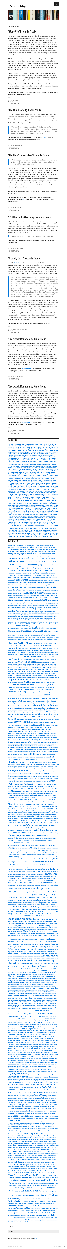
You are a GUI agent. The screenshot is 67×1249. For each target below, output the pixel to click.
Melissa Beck (27, 503)
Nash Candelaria (53, 1024)
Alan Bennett (41, 551)
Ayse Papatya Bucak (39, 603)
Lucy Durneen (35, 963)
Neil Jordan (23, 1030)
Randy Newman (36, 1071)
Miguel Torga (28, 1008)
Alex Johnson (35, 446)
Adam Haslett (26, 547)
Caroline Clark (33, 633)
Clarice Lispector (27, 662)
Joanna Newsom (30, 869)
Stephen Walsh (23, 1149)
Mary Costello (37, 988)
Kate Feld (22, 913)
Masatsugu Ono (47, 991)
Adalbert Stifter (12, 547)
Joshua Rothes (26, 895)
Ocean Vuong (50, 1038)
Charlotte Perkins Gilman (20, 643)
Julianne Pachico (22, 904)
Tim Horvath (36, 1172)
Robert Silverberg (21, 1095)
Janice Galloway (21, 843)
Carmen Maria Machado (34, 630)
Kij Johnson (54, 927)
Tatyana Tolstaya (45, 1159)
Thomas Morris (33, 1171)
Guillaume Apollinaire (43, 786)
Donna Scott (49, 466)
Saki (28, 1111)
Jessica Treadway (48, 859)
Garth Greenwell (36, 764)
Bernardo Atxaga (46, 613)
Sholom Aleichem (26, 1135)
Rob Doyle (55, 1087)
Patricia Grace (17, 1048)
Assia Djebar (15, 602)
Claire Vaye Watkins (31, 659)
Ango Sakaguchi (44, 580)
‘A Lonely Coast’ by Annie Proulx (24, 258)
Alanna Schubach (19, 446)
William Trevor (15, 1205)
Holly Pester (21, 812)
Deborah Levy (44, 692)
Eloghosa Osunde (26, 733)
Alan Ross (16, 553)
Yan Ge (28, 536)
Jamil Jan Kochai (43, 838)
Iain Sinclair (29, 816)
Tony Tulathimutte (36, 1177)
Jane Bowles (16, 840)
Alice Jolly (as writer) (48, 558)
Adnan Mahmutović (51, 547)
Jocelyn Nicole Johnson (25, 871)
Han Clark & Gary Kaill (46, 477)
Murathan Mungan (39, 1019)
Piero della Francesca (13, 1064)
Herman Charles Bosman (36, 806)
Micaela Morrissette (44, 1001)
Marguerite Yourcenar (15, 980)
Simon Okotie (36, 521)
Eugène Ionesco (45, 742)
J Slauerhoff (41, 897)
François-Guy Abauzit (42, 754)
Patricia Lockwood (44, 1048)
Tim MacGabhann (43, 528)
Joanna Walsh (41, 486)
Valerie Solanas (54, 1183)
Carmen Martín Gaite (53, 631)
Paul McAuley (43, 508)
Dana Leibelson (45, 671)
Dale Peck (29, 671)
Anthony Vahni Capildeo (52, 590)
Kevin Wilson (23, 927)
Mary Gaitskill (49, 988)
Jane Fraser (35, 840)
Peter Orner (48, 1058)
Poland (39, 510)
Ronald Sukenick (44, 1098)
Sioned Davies (51, 1139)
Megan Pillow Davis (36, 1000)
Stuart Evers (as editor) (45, 522)
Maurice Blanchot (51, 993)
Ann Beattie (38, 585)
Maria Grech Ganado (33, 980)
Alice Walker (42, 562)
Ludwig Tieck (11, 966)
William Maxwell (22, 1203)
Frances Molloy (17, 751)
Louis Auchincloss (12, 958)
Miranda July (40, 1010)
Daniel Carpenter (12, 673)
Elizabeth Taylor (36, 731)
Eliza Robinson (48, 731)
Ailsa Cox (11, 446)
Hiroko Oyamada (21, 811)
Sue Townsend (45, 1151)
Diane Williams (19, 701)
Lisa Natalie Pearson (49, 953)
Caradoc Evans (16, 631)
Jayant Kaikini (36, 845)
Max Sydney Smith (53, 502)
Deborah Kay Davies (32, 692)
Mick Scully (37, 1007)
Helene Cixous (18, 802)
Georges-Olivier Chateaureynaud (47, 768)
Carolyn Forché (48, 633)
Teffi (31, 1162)
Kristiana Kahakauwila (22, 933)
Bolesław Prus (32, 618)
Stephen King (49, 1147)
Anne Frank (30, 587)
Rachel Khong (48, 1068)
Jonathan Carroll (52, 882)
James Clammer (35, 481)
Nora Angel (55, 1036)
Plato (52, 1064)
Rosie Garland (17, 1102)
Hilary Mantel (51, 809)
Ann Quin (12, 590)
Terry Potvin (51, 1162)
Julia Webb (17, 491)
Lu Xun (23, 966)
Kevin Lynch (17, 927)
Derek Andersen (28, 698)
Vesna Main (44, 1185)
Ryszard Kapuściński (40, 1106)
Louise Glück (36, 958)
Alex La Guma (33, 557)
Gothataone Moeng (43, 781)
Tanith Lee (34, 1159)
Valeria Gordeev (39, 1183)
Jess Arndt (19, 859)
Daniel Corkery (27, 673)
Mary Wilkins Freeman (17, 991)
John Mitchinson (19, 488)
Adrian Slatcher (29, 444)
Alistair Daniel (54, 565)
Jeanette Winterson (26, 851)
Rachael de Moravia (14, 511)
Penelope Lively (53, 1054)
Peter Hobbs (27, 1058)
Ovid (43, 1042)
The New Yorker (26, 368)
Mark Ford (46, 984)
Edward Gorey (53, 717)
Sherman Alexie (33, 1131)
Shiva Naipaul (46, 1133)
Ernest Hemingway (33, 739)
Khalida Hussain (30, 927)
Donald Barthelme (44, 705)
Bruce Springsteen (50, 623)
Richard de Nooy (22, 513)
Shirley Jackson (34, 1133)
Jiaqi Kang (17, 865)
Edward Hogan (18, 376)
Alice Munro (16, 561)
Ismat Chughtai (15, 825)
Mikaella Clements (35, 1008)
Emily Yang (37, 735)
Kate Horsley (47, 491)
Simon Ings (21, 521)
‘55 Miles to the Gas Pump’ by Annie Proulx (29, 217)
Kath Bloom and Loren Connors (15, 916)
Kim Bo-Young (11, 929)
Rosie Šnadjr (24, 1102)
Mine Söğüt (17, 1011)
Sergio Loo (49, 1124)
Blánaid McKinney (52, 616)
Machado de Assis (36, 968)
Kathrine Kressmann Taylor (37, 921)
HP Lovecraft (29, 814)
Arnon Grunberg (23, 597)
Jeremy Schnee (48, 857)
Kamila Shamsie (54, 909)
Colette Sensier (36, 664)
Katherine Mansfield (21, 918)
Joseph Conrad (29, 892)
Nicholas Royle (36, 506)
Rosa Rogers (53, 514)
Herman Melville (49, 806)
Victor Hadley (11, 1188)
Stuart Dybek (18, 1152)
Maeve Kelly (50, 971)
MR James (21, 1019)
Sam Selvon (50, 1113)
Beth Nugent (29, 615)
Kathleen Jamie (16, 921)
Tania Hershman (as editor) (35, 527)
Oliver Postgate (48, 1040)
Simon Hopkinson (46, 1137)
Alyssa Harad (41, 447)
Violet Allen (37, 1188)
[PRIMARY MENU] (56, 4)
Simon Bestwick (31, 1137)
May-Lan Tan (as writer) (16, 503)
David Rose (42, 464)
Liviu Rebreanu (17, 956)
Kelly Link (18, 926)
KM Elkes (49, 931)
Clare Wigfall (15, 662)
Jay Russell (52, 483)
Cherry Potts (36, 457)
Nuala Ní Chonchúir (40, 1038)
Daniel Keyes (44, 673)
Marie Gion (54, 982)
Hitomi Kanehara (45, 811)
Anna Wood (30, 585)
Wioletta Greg (44, 1206)
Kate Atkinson (51, 911)
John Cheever (49, 873)
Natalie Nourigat (44, 1026)
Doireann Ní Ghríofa (39, 703)
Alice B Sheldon (32, 558)
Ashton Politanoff (51, 600)
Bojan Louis (19, 453)
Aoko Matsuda (52, 595)
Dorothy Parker (45, 710)
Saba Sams (49, 1108)
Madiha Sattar (23, 971)
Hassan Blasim (29, 798)
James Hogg (55, 832)
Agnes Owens (35, 549)
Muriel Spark (49, 1019)
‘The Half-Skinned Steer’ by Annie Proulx (28, 155)
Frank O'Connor (46, 751)
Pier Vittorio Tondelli (32, 1064)
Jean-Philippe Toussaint (45, 848)
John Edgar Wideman (28, 876)
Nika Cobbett (31, 1034)
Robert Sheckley (12, 1095)
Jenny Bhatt (27, 485)
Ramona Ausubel (19, 1071)
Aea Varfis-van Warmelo (42, 444)
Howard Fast (54, 812)
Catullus (49, 637)
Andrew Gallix (20, 577)
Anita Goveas (15, 582)
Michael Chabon (18, 1003)
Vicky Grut (39, 533)
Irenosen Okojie (16, 820)
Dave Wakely (44, 463)
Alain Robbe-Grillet (32, 551)
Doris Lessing (47, 708)
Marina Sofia (42, 500)
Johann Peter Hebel (13, 874)
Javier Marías (28, 845)
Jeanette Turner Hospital (14, 851)
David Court (43, 682)
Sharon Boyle (48, 1126)
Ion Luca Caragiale (53, 818)
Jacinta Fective (22, 828)
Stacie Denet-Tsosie (52, 1143)
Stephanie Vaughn (47, 1145)
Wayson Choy (15, 1195)
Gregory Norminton (42, 475)
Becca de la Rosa (46, 607)
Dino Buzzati (51, 701)
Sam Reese (32, 517)
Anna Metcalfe (30, 450)
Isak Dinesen (52, 822)
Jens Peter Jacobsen (31, 857)
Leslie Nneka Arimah (45, 949)
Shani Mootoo (41, 1126)
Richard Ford (33, 1082)
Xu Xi (51, 1208)
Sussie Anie (30, 1153)
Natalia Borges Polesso (13, 1026)
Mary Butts (29, 988)
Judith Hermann (23, 900)
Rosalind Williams (15, 1100)
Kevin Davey (17, 494)
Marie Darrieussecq (46, 982)
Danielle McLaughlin (25, 675)
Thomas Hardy (26, 1168)
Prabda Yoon (17, 1066)
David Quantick (34, 464)
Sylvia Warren (52, 1155)
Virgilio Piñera (43, 1188)
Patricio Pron (53, 1048)
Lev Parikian (16, 497)
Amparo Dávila (22, 573)
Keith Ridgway (48, 923)
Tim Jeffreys (17, 100)
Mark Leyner (17, 986)
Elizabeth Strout (14, 731)
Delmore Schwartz (20, 695)
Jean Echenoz (54, 848)
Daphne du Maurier (18, 679)
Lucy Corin (29, 963)
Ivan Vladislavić (48, 825)
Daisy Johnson (20, 671)
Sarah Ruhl (45, 1121)
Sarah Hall (14, 1120)
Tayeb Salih (52, 1159)
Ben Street (55, 452)
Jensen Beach (22, 857)
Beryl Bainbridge (12, 615)
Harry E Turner (52, 795)
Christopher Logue (13, 654)
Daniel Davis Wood (51, 461)
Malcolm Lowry (21, 974)
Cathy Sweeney (41, 637)
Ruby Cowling (32, 516)
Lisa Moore (41, 953)
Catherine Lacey (23, 637)
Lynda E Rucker (50, 966)
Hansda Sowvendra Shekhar (22, 795)
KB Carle (41, 923)
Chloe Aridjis (42, 648)
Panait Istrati (22, 1044)
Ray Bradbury (19, 1073)
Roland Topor (24, 1098)
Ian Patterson (43, 480)
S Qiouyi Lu (43, 1143)
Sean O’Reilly (24, 1124)
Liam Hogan (24, 497)
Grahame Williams (19, 784)
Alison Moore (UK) (34, 565)
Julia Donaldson (23, 902)
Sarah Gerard (54, 1118)
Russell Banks (42, 1104)
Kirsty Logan (28, 931)
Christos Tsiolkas (42, 654)
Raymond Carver (18, 1076)
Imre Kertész (36, 818)
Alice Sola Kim (34, 562)
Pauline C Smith (15, 1052)
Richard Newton (32, 513)
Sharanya (29, 519)
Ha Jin (24, 791)
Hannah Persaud (16, 793)
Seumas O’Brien (12, 1126)
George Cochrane (49, 474)
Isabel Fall (36, 822)
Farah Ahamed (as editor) (20, 472)
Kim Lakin (31, 929)
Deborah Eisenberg (17, 692)
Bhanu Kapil (44, 615)
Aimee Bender (54, 549)
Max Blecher (42, 995)
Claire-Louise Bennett (33, 656)
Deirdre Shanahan (14, 466)
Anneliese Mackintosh (38, 587)
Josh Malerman (19, 895)
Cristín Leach (42, 461)
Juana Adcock (47, 897)
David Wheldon (29, 689)
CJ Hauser (10, 657)
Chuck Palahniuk (53, 654)
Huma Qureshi (26, 480)
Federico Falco (34, 745)
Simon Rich (28, 1139)
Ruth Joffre (55, 1104)
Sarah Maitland (30, 1121)
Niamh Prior (53, 1030)
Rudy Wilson (26, 1104)
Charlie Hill (49, 455)
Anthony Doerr (32, 590)
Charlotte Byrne (42, 641)
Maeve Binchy (30, 971)
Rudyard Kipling (15, 1104)
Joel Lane (40, 871)
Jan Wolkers (39, 843)
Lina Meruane (39, 951)
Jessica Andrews (46, 485)
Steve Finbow (34, 522)
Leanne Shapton (40, 941)
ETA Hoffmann (51, 739)
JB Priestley (18, 848)
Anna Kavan (38, 582)
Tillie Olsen (12, 1173)
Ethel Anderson (16, 742)
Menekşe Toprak (16, 1001)
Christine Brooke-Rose (16, 652)
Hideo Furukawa (38, 809)
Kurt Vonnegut (32, 933)
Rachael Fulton (25, 511)
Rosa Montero (32, 1100)
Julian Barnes (42, 902)
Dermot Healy (35, 698)
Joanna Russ (38, 869)
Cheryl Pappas (11, 646)
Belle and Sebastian (13, 609)
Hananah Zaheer (50, 791)
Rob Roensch (17, 1097)
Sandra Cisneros (18, 1118)
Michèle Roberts (23, 1007)
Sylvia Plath (26, 1155)
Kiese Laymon (37, 927)
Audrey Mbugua (22, 602)
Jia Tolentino (23, 865)
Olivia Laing (55, 1040)
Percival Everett (27, 1057)
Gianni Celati (54, 776)
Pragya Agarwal (51, 510)
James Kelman (29, 835)
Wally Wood (24, 1193)
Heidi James (18, 263)
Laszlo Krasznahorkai (14, 937)
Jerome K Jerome (12, 859)
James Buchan (28, 832)
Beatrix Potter (28, 607)
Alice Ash (25, 558)
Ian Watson (46, 816)
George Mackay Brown (22, 768)
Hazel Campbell (49, 798)
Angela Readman (35, 580)
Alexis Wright (26, 557)
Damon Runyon (36, 671)
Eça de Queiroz (43, 744)
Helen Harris (39, 802)
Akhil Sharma (19, 551)
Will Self (36, 1206)
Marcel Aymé (51, 974)
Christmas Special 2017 (15, 458)
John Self (35, 488)
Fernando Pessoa (21, 747)
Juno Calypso (11, 909)
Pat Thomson (26, 1050)
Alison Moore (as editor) (30, 447)
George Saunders (18, 770)
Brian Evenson (44, 622)
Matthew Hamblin (20, 502)
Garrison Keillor (25, 764)
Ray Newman (49, 511)
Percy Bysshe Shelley (39, 1056)
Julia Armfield (30, 489)
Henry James (14, 806)
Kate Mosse (33, 913)
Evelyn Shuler (15, 744)
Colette (20, 664)
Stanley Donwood (24, 1145)
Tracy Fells (11, 1180)
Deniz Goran (23, 466)
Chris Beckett (49, 648)
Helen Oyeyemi (15, 804)
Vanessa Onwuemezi (18, 533)
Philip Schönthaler (40, 1062)
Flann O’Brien (29, 749)
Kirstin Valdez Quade (18, 931)
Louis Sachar (11, 960)
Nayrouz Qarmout (48, 1028)
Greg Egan (16, 786)
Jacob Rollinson (16, 481)
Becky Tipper (26, 452)
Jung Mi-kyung (40, 907)
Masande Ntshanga (39, 991)
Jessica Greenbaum (32, 859)
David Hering (25, 464)
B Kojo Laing (45, 616)
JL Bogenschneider (31, 486)
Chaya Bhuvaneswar (25, 457)
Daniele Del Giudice (36, 673)
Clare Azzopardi (50, 659)
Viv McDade (17, 1191)
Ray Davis (41, 511)
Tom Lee (32, 530)
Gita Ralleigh (23, 475)
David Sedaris (15, 689)
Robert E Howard (38, 1090)
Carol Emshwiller (12, 633)
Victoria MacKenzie (48, 533)
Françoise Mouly (12, 757)
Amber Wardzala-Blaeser (50, 568)
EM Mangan (37, 471)
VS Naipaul (51, 1191)
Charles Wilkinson (15, 641)
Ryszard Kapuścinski (30, 1106)
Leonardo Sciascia (37, 944)
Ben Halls (20, 609)
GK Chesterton (27, 781)
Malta (14, 500)
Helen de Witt (47, 800)
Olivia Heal (28, 508)
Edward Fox (45, 717)
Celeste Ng (20, 639)
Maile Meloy (31, 972)
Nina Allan (48, 1034)
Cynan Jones (45, 669)
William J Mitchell (12, 1203)
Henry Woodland (45, 478)
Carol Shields (40, 633)
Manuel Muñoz (35, 974)
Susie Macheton (23, 1153)
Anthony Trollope (41, 590)
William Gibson (26, 1201)
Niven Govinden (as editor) (16, 508)
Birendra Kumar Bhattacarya (35, 616)
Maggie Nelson (16, 972)
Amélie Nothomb (51, 573)
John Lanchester (39, 878)
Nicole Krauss (24, 1034)
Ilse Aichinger (15, 818)
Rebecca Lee (38, 1079)
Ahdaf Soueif (43, 549)
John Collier (11, 876)
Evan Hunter (53, 742)
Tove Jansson (46, 1177)
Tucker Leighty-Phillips (26, 531)
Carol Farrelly (20, 633)
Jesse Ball (24, 859)
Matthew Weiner (16, 993)
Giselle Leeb (48, 778)
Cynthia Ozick (53, 669)
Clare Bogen (15, 461)
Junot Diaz (20, 909)
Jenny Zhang (13, 857)
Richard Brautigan (14, 1082)
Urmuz (42, 1180)
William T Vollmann (27, 1206)
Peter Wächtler (12, 1060)
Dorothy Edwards (34, 710)
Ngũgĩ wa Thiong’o (38, 1030)
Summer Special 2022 (18, 525)
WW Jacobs (37, 1208)
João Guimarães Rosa (22, 897)
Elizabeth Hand (29, 727)
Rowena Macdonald (21, 516)
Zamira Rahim (18, 145)
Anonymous (23, 590)
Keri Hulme (35, 926)
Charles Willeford (24, 641)
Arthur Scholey (27, 600)
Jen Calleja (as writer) (53, 852)
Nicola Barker (52, 1032)
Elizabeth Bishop (28, 725)
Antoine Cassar (21, 593)
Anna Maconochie (47, 582)
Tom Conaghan (25, 530)
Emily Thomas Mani (30, 735)
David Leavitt (19, 687)
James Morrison (45, 481)
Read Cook (15, 1079)
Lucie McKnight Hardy (42, 961)
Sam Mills (17, 517)
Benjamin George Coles (37, 452)
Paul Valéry (44, 1052)
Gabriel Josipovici (30, 762)
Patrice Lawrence (47, 1046)
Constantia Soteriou (17, 667)
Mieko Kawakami (50, 1007)
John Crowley (18, 876)
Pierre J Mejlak (22, 1064)
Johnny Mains (28, 488)
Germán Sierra (29, 776)
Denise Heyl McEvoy (39, 695)
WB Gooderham (48, 535)
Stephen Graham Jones (37, 1147)
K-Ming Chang (28, 909)
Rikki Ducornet (17, 1087)
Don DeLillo (16, 708)
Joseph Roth (52, 892)
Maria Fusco (25, 980)
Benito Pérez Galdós (28, 609)
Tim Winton (22, 1175)
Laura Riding (31, 939)
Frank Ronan (55, 751)
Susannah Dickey (13, 527)
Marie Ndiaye (19, 984)
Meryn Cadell (31, 1001)
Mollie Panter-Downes (47, 1016)
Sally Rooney (44, 1111)
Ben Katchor (46, 609)
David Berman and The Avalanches (45, 679)
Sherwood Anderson (45, 1131)
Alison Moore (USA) (46, 565)
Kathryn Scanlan (50, 921)
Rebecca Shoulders (46, 1079)
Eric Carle (54, 737)
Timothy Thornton (53, 1172)
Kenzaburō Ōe (29, 926)
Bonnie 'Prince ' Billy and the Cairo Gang (45, 618)
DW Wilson (49, 712)
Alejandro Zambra (18, 555)
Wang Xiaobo (39, 1193)
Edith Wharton (25, 717)
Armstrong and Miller (13, 597)
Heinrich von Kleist (29, 800)
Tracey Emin (55, 1177)
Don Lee (22, 708)
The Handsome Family (49, 1164)
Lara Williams (47, 935)
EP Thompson (41, 737)
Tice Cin (27, 528)
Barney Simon (54, 605)
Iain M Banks (23, 816)
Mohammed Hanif (29, 1016)
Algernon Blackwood (15, 558)
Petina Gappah (20, 1060)
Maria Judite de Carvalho (44, 980)
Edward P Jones (14, 719)
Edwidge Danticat (28, 719)
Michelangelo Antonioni (36, 1005)
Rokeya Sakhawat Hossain (14, 1098)
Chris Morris (20, 650)
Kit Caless (36, 494)
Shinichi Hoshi (12, 1134)
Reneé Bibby (44, 1080)
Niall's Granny (47, 1030)
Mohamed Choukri (20, 1016)
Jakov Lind (28, 830)
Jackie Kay (29, 828)
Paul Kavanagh (23, 1052)
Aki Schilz (25, 551)
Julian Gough (51, 902)
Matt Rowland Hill (42, 502)
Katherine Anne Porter (34, 916)
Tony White (54, 530)
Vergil (40, 1185)
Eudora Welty (27, 742)
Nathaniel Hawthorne (39, 1028)
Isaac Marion (31, 822)
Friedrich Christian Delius (42, 757)
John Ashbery (21, 874)
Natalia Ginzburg (27, 1026)
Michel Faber (46, 1005)
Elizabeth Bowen (41, 725)
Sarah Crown (48, 517)
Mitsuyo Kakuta (28, 1014)
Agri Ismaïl (52, 444)
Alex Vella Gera (40, 557)
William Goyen (33, 1201)
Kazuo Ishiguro (34, 923)
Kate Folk (27, 913)
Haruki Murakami (16, 798)
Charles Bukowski (35, 639)
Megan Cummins (12, 1000)
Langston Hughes (28, 935)
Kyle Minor (42, 494)
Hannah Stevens (24, 793)
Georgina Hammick (12, 773)
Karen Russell (20, 912)
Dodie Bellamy (30, 703)
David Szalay (22, 689)
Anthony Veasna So (13, 593)
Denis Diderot (30, 695)
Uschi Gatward (29, 1183)
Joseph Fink (37, 892)
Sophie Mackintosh (14, 1143)
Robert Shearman (51, 1092)
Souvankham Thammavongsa (30, 1143)
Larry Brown (56, 935)
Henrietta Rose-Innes (40, 804)
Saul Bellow (41, 1123)
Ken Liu (24, 926)
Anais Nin (12, 575)
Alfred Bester (53, 557)
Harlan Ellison (35, 795)
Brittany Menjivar (44, 453)
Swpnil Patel (11, 1155)
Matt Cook (12, 502)
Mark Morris (23, 986)
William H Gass (51, 1201)
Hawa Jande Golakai (40, 798)
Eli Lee (19, 469)
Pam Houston (15, 1044)
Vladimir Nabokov (31, 1190)
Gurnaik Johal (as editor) (26, 477)
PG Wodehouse (36, 1060)
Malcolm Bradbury (12, 974)
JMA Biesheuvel (32, 867)
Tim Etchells (28, 1173)
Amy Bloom (30, 573)
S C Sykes (18, 1124)
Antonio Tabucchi (29, 595)
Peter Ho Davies (34, 1058)
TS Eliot (29, 1180)
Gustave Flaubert (36, 788)
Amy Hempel (41, 573)
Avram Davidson (24, 603)
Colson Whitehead (25, 665)
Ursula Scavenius (18, 1183)
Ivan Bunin (38, 825)
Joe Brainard (34, 871)
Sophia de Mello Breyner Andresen (47, 1141)
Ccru (52, 637)
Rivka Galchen (30, 1087)
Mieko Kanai (43, 1007)
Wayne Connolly (28, 535)
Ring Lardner (24, 1087)
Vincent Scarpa (18, 535)
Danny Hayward (27, 677)
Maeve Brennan (40, 971)
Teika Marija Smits (49, 527)
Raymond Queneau (48, 1077)
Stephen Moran (16, 522)
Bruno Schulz (22, 626)
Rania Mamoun (44, 1071)
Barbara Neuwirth (40, 605)
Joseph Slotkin (12, 895)
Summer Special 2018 (27, 524)
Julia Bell (36, 489)
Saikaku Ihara (23, 1111)
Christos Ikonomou (33, 654)
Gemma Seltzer (39, 474)
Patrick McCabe (12, 1050)
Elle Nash (54, 731)
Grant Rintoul (32, 475)
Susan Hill (10, 1153)
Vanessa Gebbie (16, 1185)
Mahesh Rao (23, 972)
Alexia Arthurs (18, 557)
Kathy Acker (12, 923)
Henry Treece (23, 806)
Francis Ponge (25, 751)
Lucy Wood (42, 963)
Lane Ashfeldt (20, 935)
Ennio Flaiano (25, 737)
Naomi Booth (29, 1024)
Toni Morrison (26, 1177)
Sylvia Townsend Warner (40, 1155)
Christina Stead (48, 650)
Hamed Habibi (36, 791)
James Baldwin (18, 832)
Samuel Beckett (21, 1116)
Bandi (9, 605)
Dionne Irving (11, 703)
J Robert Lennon (33, 897)
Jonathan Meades (31, 885)
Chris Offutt (26, 650)
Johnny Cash (26, 880)
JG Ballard (39, 861)
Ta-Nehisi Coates (19, 1157)
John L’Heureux (47, 878)
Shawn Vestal (41, 1128)
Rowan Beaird (35, 1102)
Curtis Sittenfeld (36, 669)
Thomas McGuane (12, 1170)
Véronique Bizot (17, 1193)
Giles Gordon (31, 778)
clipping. (49, 662)
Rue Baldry (39, 516)
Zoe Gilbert (50, 536)
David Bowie (14, 682)
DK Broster (24, 703)
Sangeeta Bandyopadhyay (28, 1118)
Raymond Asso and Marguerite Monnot (36, 1074)
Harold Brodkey (45, 795)
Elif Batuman (33, 722)
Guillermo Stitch (13, 477)
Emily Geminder (21, 735)
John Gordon (47, 876)
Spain (10, 522)
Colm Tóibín (17, 665)
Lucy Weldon (27, 499)
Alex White (47, 557)
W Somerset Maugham (25, 1208)
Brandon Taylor (44, 620)
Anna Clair (30, 582)
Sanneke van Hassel (39, 1118)
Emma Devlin (53, 735)
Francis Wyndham (34, 751)
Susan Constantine (53, 1151)
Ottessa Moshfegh (25, 1042)
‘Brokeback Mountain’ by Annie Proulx (27, 339)
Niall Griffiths (28, 506)
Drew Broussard (18, 467)
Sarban (29, 1123)
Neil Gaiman (18, 1030)
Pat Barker (52, 1044)
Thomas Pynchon (51, 1170)
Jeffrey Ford (28, 853)
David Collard (53, 463)
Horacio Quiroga (38, 812)
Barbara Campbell (23, 605)
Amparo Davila (15, 573)
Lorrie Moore (50, 955)
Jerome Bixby (55, 857)
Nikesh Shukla (53, 506)
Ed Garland (35, 467)
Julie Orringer (46, 904)
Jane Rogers (49, 840)
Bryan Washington (33, 626)
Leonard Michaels (26, 944)
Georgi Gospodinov (52, 771)
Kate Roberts (39, 913)
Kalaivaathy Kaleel (36, 909)
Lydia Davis (39, 966)
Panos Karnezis (29, 1044)
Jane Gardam (42, 840)
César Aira (10, 671)
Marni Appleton (51, 500)
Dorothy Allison (17, 710)
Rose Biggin (12, 516)
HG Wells (31, 809)
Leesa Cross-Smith (50, 941)
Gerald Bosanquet (32, 773)
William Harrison (41, 1201)
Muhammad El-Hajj (30, 1019)
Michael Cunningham (37, 1003)
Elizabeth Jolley (18, 729)
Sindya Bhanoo (35, 1139)
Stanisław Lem (14, 1145)
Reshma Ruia (50, 1080)
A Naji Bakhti (20, 575)
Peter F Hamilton (20, 1058)
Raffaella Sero (34, 511)
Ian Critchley (34, 480)
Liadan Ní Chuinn (54, 949)
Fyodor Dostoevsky (30, 759)
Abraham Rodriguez (50, 545)
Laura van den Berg (41, 939)
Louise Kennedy (45, 958)
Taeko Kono (27, 1157)
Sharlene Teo (36, 519)
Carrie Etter (14, 635)
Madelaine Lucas (37, 499)
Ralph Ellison (35, 1069)
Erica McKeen (48, 737)
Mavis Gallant (24, 995)
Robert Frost (47, 1090)
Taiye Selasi (34, 1157)
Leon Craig (43, 496)
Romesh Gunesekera (34, 1098)
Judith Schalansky (32, 900)
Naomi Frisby (49, 505)
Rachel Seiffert (17, 1069)
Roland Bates (40, 514)
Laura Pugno (25, 939)
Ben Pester (48, 452)
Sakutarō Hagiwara (35, 1111)
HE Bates (55, 798)
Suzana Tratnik (37, 1153)
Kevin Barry (44, 925)
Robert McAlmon (18, 1092)
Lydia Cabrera (28, 966)
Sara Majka (16, 1123)
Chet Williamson (29, 646)
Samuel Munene (42, 1116)
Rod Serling (39, 1097)
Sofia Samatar (28, 1141)
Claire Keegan (18, 659)
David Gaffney (37, 685)
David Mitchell (41, 687)
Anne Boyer (45, 585)
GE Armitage (52, 764)
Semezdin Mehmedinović (40, 1124)
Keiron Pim (48, 492)
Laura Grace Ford (51, 937)
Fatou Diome (21, 745)
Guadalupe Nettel (32, 786)
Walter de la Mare (31, 1193)
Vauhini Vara (36, 1185)
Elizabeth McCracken (38, 469)
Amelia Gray (25, 570)
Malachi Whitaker (49, 972)
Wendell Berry (37, 1195)
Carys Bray (39, 635)
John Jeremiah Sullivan (23, 878)
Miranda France (24, 505)
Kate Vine (44, 913)
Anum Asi (36, 595)
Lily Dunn (31, 497)
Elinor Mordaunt (40, 722)
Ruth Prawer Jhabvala (13, 1106)
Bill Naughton (11, 616)
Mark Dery (41, 984)
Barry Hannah (19, 607)
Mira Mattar (30, 1011)
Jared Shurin (35, 483)
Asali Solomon (34, 600)
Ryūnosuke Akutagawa (17, 1108)
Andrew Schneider (28, 577)
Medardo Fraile (53, 998)
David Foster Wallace (23, 684)
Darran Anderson (35, 463)
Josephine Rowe (44, 892)
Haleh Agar (29, 791)
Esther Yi (45, 739)
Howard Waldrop (21, 814)
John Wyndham (16, 882)
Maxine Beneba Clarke (50, 995)
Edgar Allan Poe (45, 714)
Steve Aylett (31, 1149)
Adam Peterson (43, 547)
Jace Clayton (15, 828)
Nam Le (50, 1023)
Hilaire (44, 809)
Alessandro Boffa (48, 555)
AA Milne (10, 545)
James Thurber (28, 838)
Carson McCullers (24, 635)
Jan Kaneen (28, 483)
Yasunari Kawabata (18, 1210)
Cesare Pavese (26, 639)
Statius (30, 1145)
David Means (33, 687)
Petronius (27, 1060)
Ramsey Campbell (29, 1071)
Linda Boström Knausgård (49, 951)
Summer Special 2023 (31, 525)
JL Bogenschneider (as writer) (20, 867)
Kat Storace (23, 492)
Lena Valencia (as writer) (14, 944)
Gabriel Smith (49, 762)
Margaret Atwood (15, 976)
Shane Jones (34, 1126)
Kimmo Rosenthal (27, 494)
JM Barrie (38, 867)
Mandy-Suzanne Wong (22, 500)
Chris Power (54, 457)
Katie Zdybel (26, 923)
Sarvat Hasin (34, 1123)
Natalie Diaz (37, 1026)
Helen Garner (32, 802)
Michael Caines (47, 503)
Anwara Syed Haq (42, 595)
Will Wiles (22, 536)
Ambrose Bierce (14, 570)
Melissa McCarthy (36, 503)
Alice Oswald (27, 562)
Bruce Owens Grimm (41, 623)
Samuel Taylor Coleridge (52, 1116)
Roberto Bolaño (38, 1092)
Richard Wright (12, 1084)
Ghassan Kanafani (47, 776)
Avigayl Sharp (17, 603)
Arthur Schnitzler (19, 600)
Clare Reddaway (32, 461)
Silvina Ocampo (21, 1137)
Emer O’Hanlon (18, 248)
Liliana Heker (31, 951)
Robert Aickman (16, 1090)
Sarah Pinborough (38, 1121)
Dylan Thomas (17, 714)
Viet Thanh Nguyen (21, 1188)
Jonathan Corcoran (13, 885)
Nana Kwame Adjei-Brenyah (18, 1024)
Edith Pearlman (13, 717)
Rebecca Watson (12, 1080)
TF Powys (24, 1165)
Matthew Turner (31, 502)
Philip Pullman (32, 1062)
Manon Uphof (28, 974)
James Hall (49, 832)
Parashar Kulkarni (37, 1044)
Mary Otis (29, 990)
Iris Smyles (27, 820)
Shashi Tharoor (17, 1128)
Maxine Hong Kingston (13, 998)
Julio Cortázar (19, 906)
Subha (39, 1151)
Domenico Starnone (13, 705)
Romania (46, 514)
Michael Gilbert (48, 1003)
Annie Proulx (16, 102)
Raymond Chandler (34, 1077)
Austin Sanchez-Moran (47, 602)
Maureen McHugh (42, 993)
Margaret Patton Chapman (38, 976)
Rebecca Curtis (22, 1079)
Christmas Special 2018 (29, 458)
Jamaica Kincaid (39, 830)
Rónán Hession (47, 516)
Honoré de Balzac (28, 812)
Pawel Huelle (50, 1052)
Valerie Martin (46, 1183)
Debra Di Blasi (53, 692)
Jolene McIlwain (24, 882)
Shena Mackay (16, 1131)
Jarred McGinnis (19, 845)
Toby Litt (41, 1175)
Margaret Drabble (27, 976)
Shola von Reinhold (16, 1135)
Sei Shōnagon (31, 1124)
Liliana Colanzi (22, 951)
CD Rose (34, 455)
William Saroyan (44, 1203)
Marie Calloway (38, 982)
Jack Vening (23, 830)
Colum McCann (33, 665)
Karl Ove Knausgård (42, 911)
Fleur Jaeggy (43, 749)
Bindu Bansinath (24, 616)
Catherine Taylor (27, 455)
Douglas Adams (16, 712)
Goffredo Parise (35, 781)
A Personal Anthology (17, 6)
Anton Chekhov (34, 592)
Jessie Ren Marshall (22, 862)
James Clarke (43, 832)
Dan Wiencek (55, 677)
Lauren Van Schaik (17, 941)
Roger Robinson (46, 1097)
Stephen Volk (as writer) (14, 1149)
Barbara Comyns (32, 605)
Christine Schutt (30, 652)
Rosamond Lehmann (24, 1100)
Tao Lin (38, 1159)
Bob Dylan (17, 618)
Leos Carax (52, 946)
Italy (10, 481)
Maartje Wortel (28, 968)
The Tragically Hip (22, 1166)
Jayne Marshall (44, 483)
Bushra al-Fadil (50, 626)
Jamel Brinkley (51, 830)
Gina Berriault (41, 778)
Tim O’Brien (13, 1175)
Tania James (28, 1159)
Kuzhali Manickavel (44, 933)
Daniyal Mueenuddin (15, 677)
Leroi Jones (17, 949)
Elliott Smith (19, 733)
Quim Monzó (47, 1066)
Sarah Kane (23, 1121)
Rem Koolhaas (36, 1081)
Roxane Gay (42, 1102)
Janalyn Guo (50, 838)
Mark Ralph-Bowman (31, 986)
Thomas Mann (52, 1168)
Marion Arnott (26, 984)
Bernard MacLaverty (22, 613)
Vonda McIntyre (45, 1191)
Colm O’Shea (11, 665)
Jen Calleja (44, 853)
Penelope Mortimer (14, 1057)
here (44, 137)
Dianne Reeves (30, 701)
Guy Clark (43, 788)
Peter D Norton (12, 1058)
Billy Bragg (17, 616)
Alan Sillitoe (22, 553)
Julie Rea (22, 491)
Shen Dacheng (24, 1131)
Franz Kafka (30, 754)
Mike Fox (15, 505)
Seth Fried (54, 1124)
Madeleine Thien (16, 971)
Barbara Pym (48, 605)
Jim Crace (44, 865)
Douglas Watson (41, 712)
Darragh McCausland (23, 463)
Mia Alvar (37, 1001)
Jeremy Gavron (40, 857)
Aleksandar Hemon (30, 555)
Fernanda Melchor (12, 747)
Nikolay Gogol (39, 1035)
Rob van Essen (24, 1097)
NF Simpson (29, 1030)
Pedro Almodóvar (17, 1054)
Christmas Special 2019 (44, 458)
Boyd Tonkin (26, 453)
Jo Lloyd (31, 882)
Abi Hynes (11, 444)
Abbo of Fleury (16, 545)
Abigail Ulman (35, 545)
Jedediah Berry (12, 852)
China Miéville (25, 648)
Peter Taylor (54, 1058)
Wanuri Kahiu (45, 1193)
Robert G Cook (13, 514)
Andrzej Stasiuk (44, 577)
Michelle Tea (15, 1007)
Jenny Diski (44, 854)
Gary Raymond (21, 474)
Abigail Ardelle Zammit (25, 545)
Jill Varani (37, 865)
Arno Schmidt (31, 597)
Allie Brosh (46, 567)
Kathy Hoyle (15, 492)
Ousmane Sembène (37, 1042)
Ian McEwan (37, 816)
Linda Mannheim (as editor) (42, 497)
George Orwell (35, 768)
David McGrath (25, 687)
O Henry (31, 1040)
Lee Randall (26, 496)
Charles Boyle (42, 455)
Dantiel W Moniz (48, 677)
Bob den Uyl (11, 618)
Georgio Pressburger (23, 773)
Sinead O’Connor (44, 1139)
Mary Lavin (17, 990)
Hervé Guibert (19, 809)
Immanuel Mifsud (28, 818)
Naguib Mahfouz (25, 1022)
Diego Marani (37, 701)
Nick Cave (40, 1032)
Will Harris (34, 1199)
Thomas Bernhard (15, 1168)
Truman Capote (20, 1180)
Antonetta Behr (47, 593)
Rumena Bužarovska (34, 1104)
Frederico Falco (32, 757)
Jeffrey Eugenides (20, 852)
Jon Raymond (21, 888)
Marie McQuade (12, 984)
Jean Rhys (42, 850)
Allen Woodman (40, 567)
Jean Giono (33, 851)
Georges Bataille (32, 771)
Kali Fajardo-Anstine (46, 909)
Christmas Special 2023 (38, 460)
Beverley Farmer (37, 615)
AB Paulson (42, 545)
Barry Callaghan (12, 607)
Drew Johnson (27, 467)
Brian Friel (52, 622)
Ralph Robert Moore (43, 1069)
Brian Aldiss (27, 622)
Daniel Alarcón (53, 671)
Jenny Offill (51, 854)
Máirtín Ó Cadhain (19, 1021)
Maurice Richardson (13, 995)
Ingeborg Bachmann (44, 818)
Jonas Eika (43, 882)
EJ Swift (55, 719)
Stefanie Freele (36, 1145)
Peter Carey (55, 1057)
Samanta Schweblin (16, 1113)
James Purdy (51, 835)
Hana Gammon (43, 791)
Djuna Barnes (18, 703)
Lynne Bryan (14, 968)
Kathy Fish (19, 923)
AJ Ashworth (11, 551)
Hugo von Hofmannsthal (47, 814)
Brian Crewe (34, 622)
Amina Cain (48, 570)
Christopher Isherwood (52, 652)
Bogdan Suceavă (25, 618)
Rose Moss (48, 1100)
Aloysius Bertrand (17, 568)
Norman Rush (11, 1038)
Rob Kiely (32, 514)
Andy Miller (39, 449)
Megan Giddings (20, 1000)
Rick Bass (42, 1084)
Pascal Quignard (45, 1044)
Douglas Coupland (25, 712)
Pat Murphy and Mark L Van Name (35, 1046)
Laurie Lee (24, 941)
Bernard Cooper (12, 613)
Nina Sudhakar (17, 1036)
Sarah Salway (22, 519)
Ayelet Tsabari (31, 603)
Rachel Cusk (34, 1068)
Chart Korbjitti (36, 643)
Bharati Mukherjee (53, 615)
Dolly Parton (54, 703)
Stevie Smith (51, 1149)
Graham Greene (31, 784)
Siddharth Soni (13, 521)
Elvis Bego (40, 733)
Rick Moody (48, 1084)
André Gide (51, 577)
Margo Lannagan (39, 978)
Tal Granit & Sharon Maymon (44, 1157)
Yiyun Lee (37, 1210)
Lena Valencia (35, 496)
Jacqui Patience (25, 481)
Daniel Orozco (35, 675)
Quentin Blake (39, 1066)
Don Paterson (38, 708)
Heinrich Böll (18, 800)
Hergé (28, 806)
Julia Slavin (31, 904)
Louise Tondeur (54, 958)
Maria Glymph (34, 500)
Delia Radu (10, 695)
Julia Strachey (37, 904)
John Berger (33, 874)
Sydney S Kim (18, 1155)
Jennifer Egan (21, 854)
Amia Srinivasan (41, 570)
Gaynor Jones (30, 474)
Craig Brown (53, 667)
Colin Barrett (45, 664)
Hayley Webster (18, 478)
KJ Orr (44, 931)
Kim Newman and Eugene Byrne (41, 929)
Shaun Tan (34, 1128)
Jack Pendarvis (51, 828)
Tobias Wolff (32, 1175)
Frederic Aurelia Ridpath (22, 757)
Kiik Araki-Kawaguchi (46, 927)
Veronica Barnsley (30, 533)
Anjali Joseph (12, 450)
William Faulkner (15, 1201)
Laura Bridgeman (19, 430)
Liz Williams (28, 956)
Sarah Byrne (39, 517)
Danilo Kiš (53, 675)
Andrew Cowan (20, 449)
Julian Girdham (44, 489)
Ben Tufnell (12, 453)
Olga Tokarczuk (39, 1040)
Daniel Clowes (20, 673)
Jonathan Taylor (39, 885)
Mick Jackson (31, 1007)
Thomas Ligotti (35, 1168)
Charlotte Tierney (14, 457)
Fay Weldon (27, 745)
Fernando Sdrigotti (30, 747)
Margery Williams (18, 978)
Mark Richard (39, 986)
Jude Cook (22, 489)
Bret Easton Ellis (19, 622)
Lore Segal (40, 956)
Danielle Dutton (51, 673)
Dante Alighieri (40, 677)
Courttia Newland (35, 667)
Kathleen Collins (47, 919)
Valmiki (10, 1185)
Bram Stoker (36, 620)
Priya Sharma (33, 1066)
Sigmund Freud (12, 1137)
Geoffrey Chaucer (39, 766)
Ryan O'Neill (22, 1106)
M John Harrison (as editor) (37, 505)
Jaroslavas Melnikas (47, 843)
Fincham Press (46, 747)
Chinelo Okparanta (33, 648)
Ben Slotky (33, 611)
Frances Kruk (49, 749)
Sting (11, 1151)
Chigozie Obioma (37, 646)
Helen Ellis (25, 802)
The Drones (41, 1164)
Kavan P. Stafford (40, 492)
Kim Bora (17, 929)
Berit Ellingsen (39, 611)
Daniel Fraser (12, 463)
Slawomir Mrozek (18, 1141)
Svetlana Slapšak (55, 1153)
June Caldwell (30, 491)
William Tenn (51, 1203)
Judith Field (14, 900)
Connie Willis (41, 666)
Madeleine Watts (47, 499)
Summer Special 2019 (40, 524)
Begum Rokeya (54, 607)
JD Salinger (33, 848)
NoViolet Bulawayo (20, 1038)
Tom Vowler (17, 207)
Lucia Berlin (26, 960)
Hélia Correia (16, 816)
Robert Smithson (30, 1095)
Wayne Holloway (38, 535)
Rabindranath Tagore (14, 1068)
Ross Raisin (29, 1102)
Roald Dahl (47, 1087)
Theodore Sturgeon (13, 1166)
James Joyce (15, 835)
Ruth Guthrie (49, 1104)
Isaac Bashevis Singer (20, 823)
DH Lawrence (43, 698)
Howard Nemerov (12, 814)
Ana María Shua (35, 575)
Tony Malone (46, 530)
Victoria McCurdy (52, 1185)
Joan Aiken (51, 867)
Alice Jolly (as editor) (46, 446)
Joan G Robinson (17, 869)
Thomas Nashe (43, 1170)
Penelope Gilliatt (43, 1054)
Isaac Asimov (48, 820)
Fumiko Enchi (20, 759)
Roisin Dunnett (53, 1097)
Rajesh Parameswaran (26, 1069)
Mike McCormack (45, 1008)
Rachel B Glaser (26, 1068)
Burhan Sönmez (43, 626)
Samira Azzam (44, 1113)
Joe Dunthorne (50, 486)
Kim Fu (27, 929)
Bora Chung (28, 620)
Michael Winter (26, 1005)
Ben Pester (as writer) (21, 611)
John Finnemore (38, 876)
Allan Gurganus (32, 567)
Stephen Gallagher (27, 1147)
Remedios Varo (28, 1080)
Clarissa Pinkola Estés (41, 662)
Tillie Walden (21, 1172)
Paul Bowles (46, 1050)
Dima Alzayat (43, 701)
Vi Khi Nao (30, 1188)
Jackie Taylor (37, 828)
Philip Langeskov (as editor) (17, 510)
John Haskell (13, 878)
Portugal (43, 510)
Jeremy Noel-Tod (36, 485)
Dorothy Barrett (25, 710)
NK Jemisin (42, 1036)
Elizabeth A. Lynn (18, 725)
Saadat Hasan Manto (39, 1108)
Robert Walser (40, 1095)
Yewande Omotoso (30, 1210)
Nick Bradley (45, 506)
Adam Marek (35, 547)
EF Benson (37, 719)
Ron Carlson (51, 1098)
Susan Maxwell (42, 525)
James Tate (21, 838)
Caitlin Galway (19, 628)
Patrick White (19, 1050)
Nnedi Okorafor (49, 1036)
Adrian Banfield (19, 444)
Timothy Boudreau (43, 1172)
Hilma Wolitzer (11, 811)
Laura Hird (11, 939)
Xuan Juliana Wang (45, 1208)
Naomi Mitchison (45, 1024)
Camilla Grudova (39, 628)
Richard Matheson (41, 1082)
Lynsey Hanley (21, 968)
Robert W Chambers (51, 1095)
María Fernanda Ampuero (28, 991)
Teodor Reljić (36, 1162)
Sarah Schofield (52, 1121)
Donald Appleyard (29, 705)
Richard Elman (25, 1082)
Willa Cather (29, 1199)
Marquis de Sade (47, 986)
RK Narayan (38, 1087)
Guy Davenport (49, 788)
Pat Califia (16, 1046)
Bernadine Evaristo (49, 611)
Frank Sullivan (11, 754)
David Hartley (44, 685)
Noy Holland (29, 1038)
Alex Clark (28, 446)
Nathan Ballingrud (26, 1029)
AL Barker (40, 553)
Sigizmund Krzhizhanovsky (46, 1136)
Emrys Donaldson (12, 737)
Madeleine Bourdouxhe (46, 968)
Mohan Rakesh (36, 1016)
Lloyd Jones (34, 956)
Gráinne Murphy (53, 475)
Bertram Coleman (54, 613)
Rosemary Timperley (41, 1100)
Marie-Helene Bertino (27, 982)
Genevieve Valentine (17, 766)
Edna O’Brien (36, 716)
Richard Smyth (52, 513)
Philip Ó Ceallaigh (51, 1062)
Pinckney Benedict (41, 1064)
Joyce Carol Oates (38, 895)
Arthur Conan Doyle (44, 597)
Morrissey (14, 1019)
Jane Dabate (24, 840)
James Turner (35, 838)
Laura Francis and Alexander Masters (36, 937)
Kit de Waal (37, 931)
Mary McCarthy (23, 990)
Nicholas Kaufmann (12, 1032)
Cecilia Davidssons (12, 639)
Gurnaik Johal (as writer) (23, 788)
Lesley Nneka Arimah (30, 949)
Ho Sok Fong (46, 812)
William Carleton (50, 1199)
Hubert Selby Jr (37, 814)
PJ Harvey (48, 1064)
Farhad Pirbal (15, 745)
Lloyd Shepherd (18, 499)
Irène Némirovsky (39, 820)
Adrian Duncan (14, 549)
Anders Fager (42, 575)
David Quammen (48, 687)
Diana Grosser (31, 466)
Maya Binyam (47, 998)
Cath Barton (17, 455)
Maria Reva (18, 982)
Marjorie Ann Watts (34, 984)
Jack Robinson (16, 830)
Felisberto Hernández (49, 745)
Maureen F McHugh (33, 993)
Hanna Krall (39, 793)
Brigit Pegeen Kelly (31, 623)
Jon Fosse (45, 885)
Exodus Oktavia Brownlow (33, 744)
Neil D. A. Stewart (18, 506)
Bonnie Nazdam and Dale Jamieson (16, 620)
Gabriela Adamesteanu (43, 759)
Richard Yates (20, 1084)
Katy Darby (31, 492)
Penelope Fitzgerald (29, 1054)
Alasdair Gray (31, 553)
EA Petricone (26, 714)
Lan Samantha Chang (37, 935)
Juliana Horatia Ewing (32, 902)
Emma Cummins (28, 471)
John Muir (20, 880)
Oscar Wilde (13, 1042)
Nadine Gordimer (40, 1021)
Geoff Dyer (31, 766)
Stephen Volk (25, 522)
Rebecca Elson (31, 1079)
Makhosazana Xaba (39, 972)
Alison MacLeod (20, 565)
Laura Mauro (18, 939)
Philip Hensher (46, 1060)
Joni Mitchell (51, 885)
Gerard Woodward (14, 475)
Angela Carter (20, 579)
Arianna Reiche (49, 450)
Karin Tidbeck (29, 911)
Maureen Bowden (24, 993)
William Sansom (34, 1203)
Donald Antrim (21, 705)
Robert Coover (29, 1090)
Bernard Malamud (35, 613)
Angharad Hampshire (50, 449)
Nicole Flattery (14, 1034)
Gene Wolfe (25, 766)
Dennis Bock (21, 698)
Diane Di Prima (52, 698)
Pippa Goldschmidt (30, 510)
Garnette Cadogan (15, 764)
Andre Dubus (12, 577)
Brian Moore (15, 623)
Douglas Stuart (33, 712)
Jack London (44, 828)
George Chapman (49, 766)
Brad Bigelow (34, 453)
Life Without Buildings (13, 951)
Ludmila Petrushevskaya (52, 963)
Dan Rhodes (34, 677)
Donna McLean (40, 466)
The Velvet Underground (33, 1166)
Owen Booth (35, 508)
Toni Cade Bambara (16, 1177)
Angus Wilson (52, 580)
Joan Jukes (23, 869)
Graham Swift (50, 784)
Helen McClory (35, 478)
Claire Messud (42, 659)
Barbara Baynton (15, 605)
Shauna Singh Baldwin (27, 1128)
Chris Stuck (42, 650)
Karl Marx (35, 911)
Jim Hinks (50, 865)
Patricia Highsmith (30, 1048)
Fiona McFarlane (54, 747)
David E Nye (49, 682)
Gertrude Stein (38, 776)
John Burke (39, 874)
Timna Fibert (52, 528)
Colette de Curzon (27, 664)
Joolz (26, 888)
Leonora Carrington (40, 946)
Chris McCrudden (12, 650)
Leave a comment (13, 103)
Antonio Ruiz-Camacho (19, 595)
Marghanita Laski (29, 978)
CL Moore (15, 664)
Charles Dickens (46, 639)
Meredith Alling (24, 1001)
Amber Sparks (40, 568)
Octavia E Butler (14, 1040)
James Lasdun (42, 835)
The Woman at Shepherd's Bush (47, 1166)
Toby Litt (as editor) (14, 530)
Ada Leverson (19, 547)
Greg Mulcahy (23, 786)
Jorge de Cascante (32, 888)
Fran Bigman (32, 472)
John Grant (53, 876)
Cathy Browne (32, 637)
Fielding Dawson (39, 747)
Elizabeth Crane (54, 725)
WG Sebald (23, 1199)
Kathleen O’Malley (25, 921)
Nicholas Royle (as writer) (28, 1032)
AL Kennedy (23, 567)
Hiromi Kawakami (34, 811)
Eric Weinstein (19, 739)
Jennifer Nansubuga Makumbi (34, 854)
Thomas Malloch (44, 1168)
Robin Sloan (11, 1097)
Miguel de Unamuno (20, 1008)
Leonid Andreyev (19, 946)
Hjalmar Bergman (53, 811)
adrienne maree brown (25, 549)
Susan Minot (16, 1153)
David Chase (20, 682)
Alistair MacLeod (13, 567)
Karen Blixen (11, 911)
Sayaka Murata (49, 1123)
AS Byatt (42, 600)
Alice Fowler (39, 558)
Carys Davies (47, 635)
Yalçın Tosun (55, 1208)
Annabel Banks (23, 582)
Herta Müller (12, 809)
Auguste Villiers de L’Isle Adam (33, 602)
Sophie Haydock (53, 521)
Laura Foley (24, 937)
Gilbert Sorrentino (22, 778)
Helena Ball (40, 800)
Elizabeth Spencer (39, 729)
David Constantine (32, 682)
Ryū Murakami (49, 1106)
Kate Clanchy (38, 491)
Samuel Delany (33, 1116)
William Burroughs (41, 1199)
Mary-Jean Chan (23, 988)
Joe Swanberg (54, 871)
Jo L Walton (37, 882)
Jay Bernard (42, 845)
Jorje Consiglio (20, 892)
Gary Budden (49, 472)
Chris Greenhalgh (45, 457)
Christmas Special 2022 (23, 460)
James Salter (13, 838)
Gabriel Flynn (40, 472)
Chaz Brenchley (44, 643)
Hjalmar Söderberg (12, 812)
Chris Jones (56, 648)
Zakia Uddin (34, 536)
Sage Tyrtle (16, 1111)
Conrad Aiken (48, 665)
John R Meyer (32, 880)
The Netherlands (19, 528)
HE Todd (26, 809)
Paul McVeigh (30, 1052)
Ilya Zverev (21, 818)
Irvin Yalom (32, 820)
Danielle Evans (13, 675)
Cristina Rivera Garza (26, 669)
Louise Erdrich (28, 958)
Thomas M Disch (22, 1170)
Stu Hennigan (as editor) (21, 329)
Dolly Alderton (47, 703)
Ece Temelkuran (33, 714)
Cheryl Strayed (20, 646)
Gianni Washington (12, 778)
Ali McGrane (50, 562)
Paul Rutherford (37, 1052)
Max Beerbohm (35, 995)
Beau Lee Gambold (37, 607)
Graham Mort (42, 784)
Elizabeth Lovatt (26, 469)
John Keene (32, 878)
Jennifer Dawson (12, 854)
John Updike (50, 880)
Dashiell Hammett (33, 679)
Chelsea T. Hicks (52, 643)
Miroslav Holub (19, 1014)
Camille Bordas (49, 628)
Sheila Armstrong (48, 1128)
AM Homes (33, 570)
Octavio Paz (23, 1040)
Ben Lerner (52, 609)
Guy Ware (36, 477)
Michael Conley (27, 1003)
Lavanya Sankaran (32, 941)
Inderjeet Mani (51, 480)
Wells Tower (28, 1195)
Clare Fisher (23, 461)
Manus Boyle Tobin (43, 974)
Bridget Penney (22, 623)
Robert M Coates (26, 1092)
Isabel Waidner (44, 823)
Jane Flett (29, 840)
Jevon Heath (16, 486)
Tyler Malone (37, 531)
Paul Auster (38, 1050)
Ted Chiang (19, 1162)
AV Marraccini (17, 452)
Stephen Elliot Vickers (16, 1147)
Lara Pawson (50, 494)
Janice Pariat (33, 843)
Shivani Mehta (53, 1133)
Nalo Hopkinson (42, 1023)
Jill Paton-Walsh (31, 865)
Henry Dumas (51, 804)
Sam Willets (11, 1118)
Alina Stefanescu (17, 447)
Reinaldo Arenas (20, 1080)
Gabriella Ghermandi (40, 762)
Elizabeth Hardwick (37, 727)
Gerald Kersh (40, 773)
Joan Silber (16, 871)
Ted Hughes (27, 1162)
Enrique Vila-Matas (33, 737)
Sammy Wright (24, 517)
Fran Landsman (19, 754)
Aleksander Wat (40, 555)
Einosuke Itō (50, 719)
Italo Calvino (26, 825)
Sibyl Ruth (52, 519)
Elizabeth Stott (49, 469)
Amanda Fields (33, 568)
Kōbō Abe (53, 933)
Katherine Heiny (48, 916)
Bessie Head (21, 615)
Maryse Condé (48, 990)
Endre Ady (19, 737)
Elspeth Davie (34, 733)
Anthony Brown (39, 450)
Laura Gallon (19, 496)
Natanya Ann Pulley (53, 1026)
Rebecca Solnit (54, 1079)
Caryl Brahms (33, 635)
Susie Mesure (23, 527)
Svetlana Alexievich (45, 1153)
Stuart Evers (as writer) (31, 1151)
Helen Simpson (28, 804)
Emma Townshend (46, 471)
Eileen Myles (43, 719)
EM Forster (46, 733)
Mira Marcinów (23, 1011)
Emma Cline (45, 735)
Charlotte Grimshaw (51, 641)
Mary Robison (35, 990)
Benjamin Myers (38, 609)
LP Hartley (17, 960)
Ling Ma (37, 953)
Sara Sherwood (23, 1123)
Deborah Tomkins (51, 464)
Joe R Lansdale (47, 871)
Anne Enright (21, 587)
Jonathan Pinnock (13, 489)
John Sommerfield (40, 880)
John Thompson (42, 488)
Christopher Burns (41, 652)
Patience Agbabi (22, 1046)
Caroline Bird (27, 633)
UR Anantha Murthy (35, 1180)
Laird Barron (13, 935)
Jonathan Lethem (22, 885)
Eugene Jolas (37, 742)
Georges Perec (41, 771)
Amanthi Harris (50, 447)
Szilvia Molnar (11, 1157)
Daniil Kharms (44, 675)
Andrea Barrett (50, 575)
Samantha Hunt (29, 1113)
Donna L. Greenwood (30, 708)
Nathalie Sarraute (13, 1029)
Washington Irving (53, 1193)
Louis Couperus (21, 958)
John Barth (27, 874)
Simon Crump (38, 1137)
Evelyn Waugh (23, 744)
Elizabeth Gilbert (21, 727)
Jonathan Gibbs (52, 488)
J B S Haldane (25, 848)
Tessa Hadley (14, 1164)
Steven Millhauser (41, 1150)
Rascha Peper (51, 1071)
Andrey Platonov (37, 577)
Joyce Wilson (48, 895)
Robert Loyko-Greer (23, 514)
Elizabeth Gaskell (12, 727)
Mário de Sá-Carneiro (29, 1021)
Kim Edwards (23, 929)
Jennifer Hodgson (18, 485)
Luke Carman (18, 966)
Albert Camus (47, 553)
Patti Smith (32, 1050)
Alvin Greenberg (26, 568)
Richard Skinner (42, 513)
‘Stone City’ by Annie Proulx (22, 31)
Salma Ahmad (52, 1111)
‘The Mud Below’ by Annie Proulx (24, 110)
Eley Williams (12, 469)
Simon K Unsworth (12, 1139)
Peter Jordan (41, 1058)
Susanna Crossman (52, 525)
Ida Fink (51, 816)
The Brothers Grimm (33, 1164)
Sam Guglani (38, 1113)
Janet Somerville (19, 483)
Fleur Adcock (36, 749)
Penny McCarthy (52, 508)
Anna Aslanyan (21, 450)
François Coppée (52, 754)
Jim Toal (23, 486)
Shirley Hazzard (21, 1133)
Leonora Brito (27, 946)
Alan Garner (48, 551)
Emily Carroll (14, 735)
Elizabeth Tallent (24, 731)
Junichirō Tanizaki (51, 907)
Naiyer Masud (33, 1023)
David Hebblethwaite (15, 464)
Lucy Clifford (21, 963)
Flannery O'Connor (17, 749)
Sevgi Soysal (19, 1126)
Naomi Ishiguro (37, 1024)
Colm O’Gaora (53, 664)
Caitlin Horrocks (27, 628)
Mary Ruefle (42, 990)
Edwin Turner (52, 467)
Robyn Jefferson (32, 1097)
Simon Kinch (28, 521)
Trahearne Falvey (14, 531)
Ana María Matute (27, 575)
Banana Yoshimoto (51, 604)
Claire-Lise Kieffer (18, 657)
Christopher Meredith (23, 654)
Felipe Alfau (40, 745)
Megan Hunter (27, 1000)
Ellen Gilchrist (11, 733)
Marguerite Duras (49, 978)
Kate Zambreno (52, 913)
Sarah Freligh (48, 1118)
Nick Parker (46, 1032)
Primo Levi (25, 1066)
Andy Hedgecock (31, 449)
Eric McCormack (12, 739)
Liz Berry (23, 956)
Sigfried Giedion (34, 1135)
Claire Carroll (49, 460)
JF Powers (29, 862)
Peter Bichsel (47, 1056)
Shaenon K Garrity (26, 1126)
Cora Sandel (25, 667)
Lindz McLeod (31, 953)
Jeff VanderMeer (37, 852)
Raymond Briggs (49, 1074)
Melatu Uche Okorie (47, 1000)
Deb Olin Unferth (47, 689)
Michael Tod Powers (18, 1005)
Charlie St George (33, 641)
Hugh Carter (17, 480)
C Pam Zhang (46, 667)
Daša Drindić (38, 689)
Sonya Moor (44, 521)
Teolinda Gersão (44, 1162)
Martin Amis (16, 988)
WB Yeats (20, 1195)
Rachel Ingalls (41, 1068)
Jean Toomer (51, 851)
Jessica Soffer (40, 859)
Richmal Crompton (32, 1085)
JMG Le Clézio (44, 867)
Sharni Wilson (45, 519)
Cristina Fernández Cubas (14, 669)
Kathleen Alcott (38, 919)
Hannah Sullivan (32, 793)
